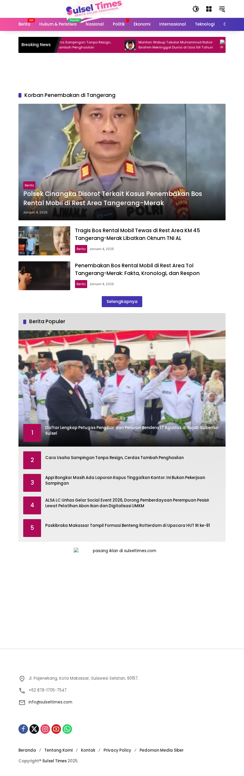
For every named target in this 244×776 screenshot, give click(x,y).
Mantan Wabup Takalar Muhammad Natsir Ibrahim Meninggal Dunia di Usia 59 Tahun (160, 45)
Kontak (88, 750)
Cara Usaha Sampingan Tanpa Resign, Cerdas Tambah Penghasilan (61, 45)
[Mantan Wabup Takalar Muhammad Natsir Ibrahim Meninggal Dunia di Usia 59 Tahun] (114, 45)
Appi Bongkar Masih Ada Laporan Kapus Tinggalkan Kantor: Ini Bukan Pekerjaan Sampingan (125, 480)
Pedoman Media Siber (162, 750)
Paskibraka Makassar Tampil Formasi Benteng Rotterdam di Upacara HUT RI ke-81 (127, 525)
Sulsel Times (54, 761)
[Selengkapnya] (122, 665)
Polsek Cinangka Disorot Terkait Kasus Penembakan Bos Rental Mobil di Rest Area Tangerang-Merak (112, 198)
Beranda (27, 750)
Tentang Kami (58, 750)
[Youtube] (56, 729)
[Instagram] (45, 729)
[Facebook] (23, 729)
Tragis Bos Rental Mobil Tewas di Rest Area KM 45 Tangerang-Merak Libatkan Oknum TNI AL (137, 234)
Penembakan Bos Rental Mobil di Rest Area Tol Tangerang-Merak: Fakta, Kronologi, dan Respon (137, 269)
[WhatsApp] (67, 729)
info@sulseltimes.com (50, 702)
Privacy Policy (117, 750)
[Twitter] (34, 729)
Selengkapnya (122, 301)
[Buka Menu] (208, 8)
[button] (195, 8)
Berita (29, 185)
